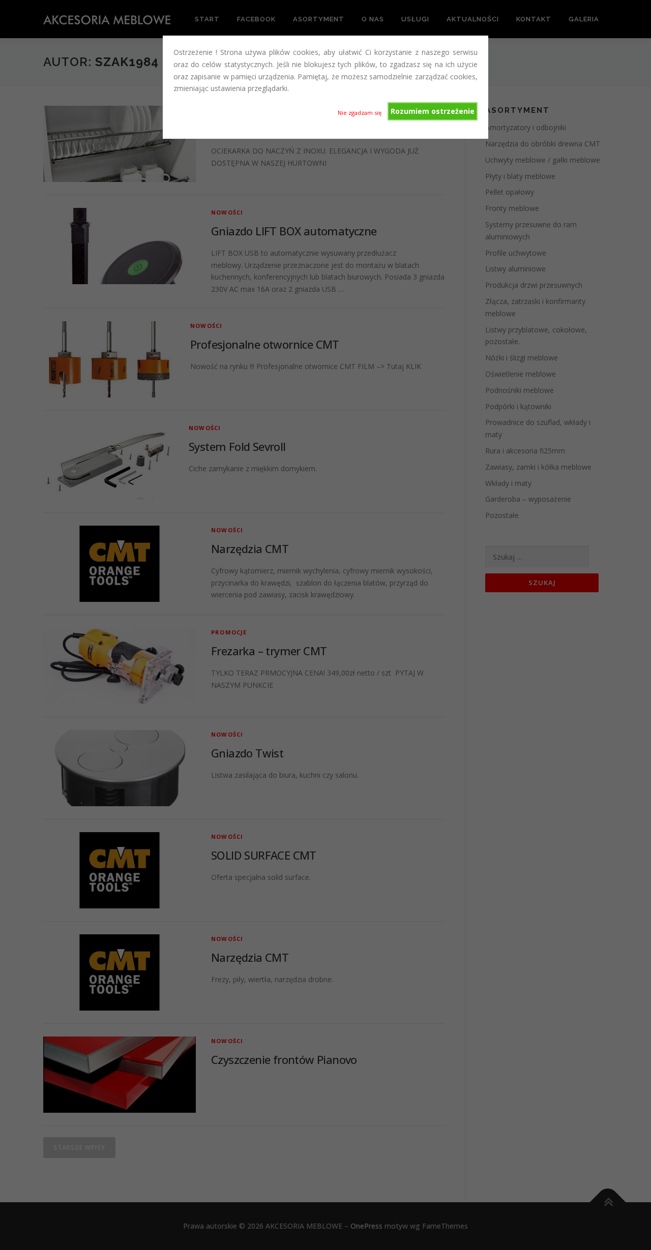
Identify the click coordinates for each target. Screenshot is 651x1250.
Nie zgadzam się (359, 112)
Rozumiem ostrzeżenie (433, 111)
